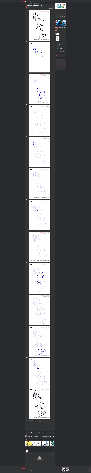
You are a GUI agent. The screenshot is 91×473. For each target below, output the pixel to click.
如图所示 (64, 64)
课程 (32, 1)
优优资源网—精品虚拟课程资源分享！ (61, 44)
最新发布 (59, 42)
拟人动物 (57, 60)
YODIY (28, 6)
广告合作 (35, 467)
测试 (58, 16)
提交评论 (53, 453)
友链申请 (30, 467)
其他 (34, 1)
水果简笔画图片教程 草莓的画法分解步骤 (61, 47)
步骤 (56, 59)
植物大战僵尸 (57, 61)
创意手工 (32, 3)
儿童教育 (30, 3)
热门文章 (57, 42)
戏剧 (59, 61)
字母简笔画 (60, 63)
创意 (56, 16)
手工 (61, 15)
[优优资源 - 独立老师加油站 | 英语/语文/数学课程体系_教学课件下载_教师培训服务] (25, 468)
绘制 (61, 59)
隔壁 (61, 62)
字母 (61, 63)
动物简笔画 (61, 60)
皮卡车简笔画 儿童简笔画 (59, 48)
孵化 (64, 62)
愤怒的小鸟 (60, 62)
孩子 (62, 61)
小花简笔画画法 (61, 30)
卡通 (36, 3)
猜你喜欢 (61, 42)
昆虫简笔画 (60, 64)
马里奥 (57, 17)
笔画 (58, 64)
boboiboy (57, 15)
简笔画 (34, 3)
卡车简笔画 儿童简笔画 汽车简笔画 (60, 51)
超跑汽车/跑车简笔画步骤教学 (60, 45)
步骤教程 (60, 59)
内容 (59, 15)
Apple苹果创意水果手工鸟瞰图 (62, 27)
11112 (64, 16)
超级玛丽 (57, 63)
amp (63, 62)
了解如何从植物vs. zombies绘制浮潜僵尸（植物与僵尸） (36, 5)
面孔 (62, 64)
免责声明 (33, 467)
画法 (56, 64)
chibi (61, 61)
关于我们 (38, 467)
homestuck (64, 63)
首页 (30, 1)
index (60, 16)
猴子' (62, 16)
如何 (64, 61)
